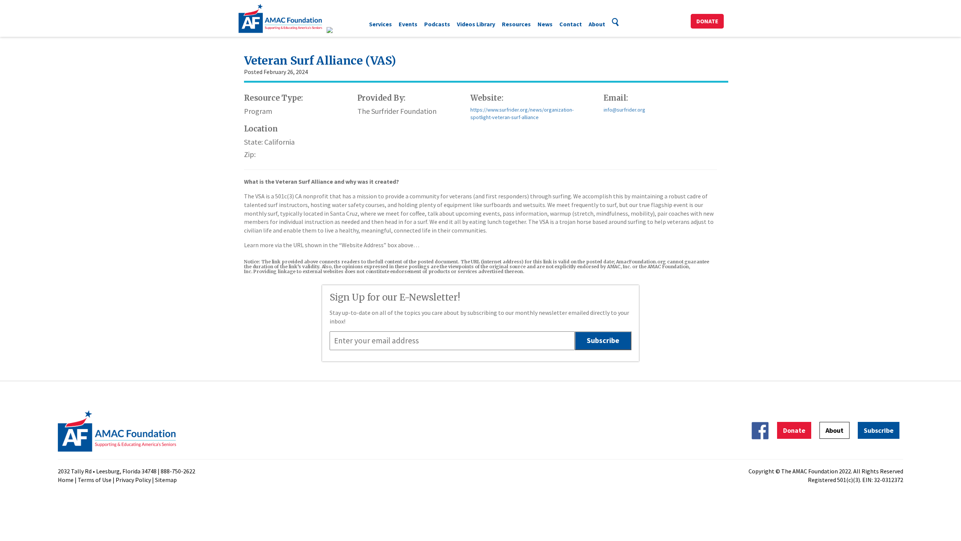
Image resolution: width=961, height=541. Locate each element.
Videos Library (476, 24)
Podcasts (437, 24)
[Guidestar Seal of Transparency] (339, 30)
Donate (707, 21)
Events (408, 24)
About (597, 24)
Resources (516, 24)
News (545, 24)
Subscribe (878, 430)
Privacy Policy (133, 480)
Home (66, 480)
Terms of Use (94, 480)
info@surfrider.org (624, 109)
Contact (570, 24)
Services (380, 24)
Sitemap (166, 480)
